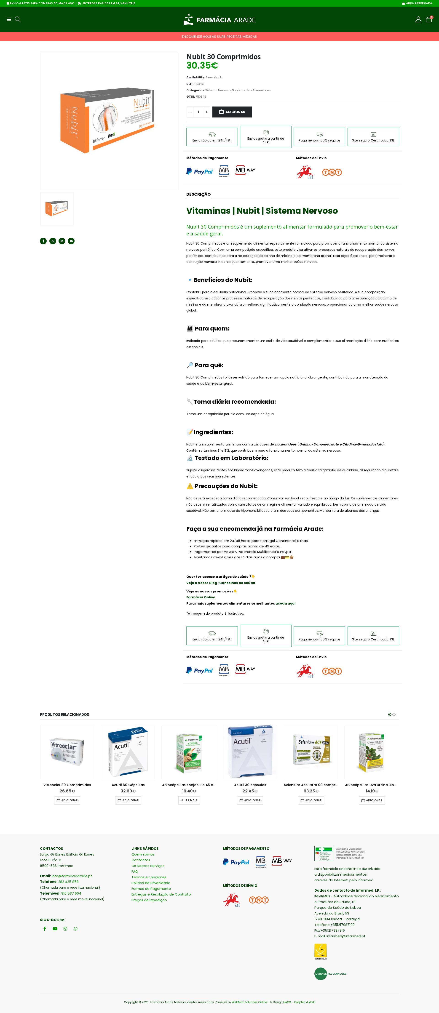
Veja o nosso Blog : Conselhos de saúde (220, 583)
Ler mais (191, 800)
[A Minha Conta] (418, 19)
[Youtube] (55, 928)
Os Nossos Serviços (147, 865)
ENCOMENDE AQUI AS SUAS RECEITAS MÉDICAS (219, 36)
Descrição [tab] (198, 194)
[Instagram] (65, 928)
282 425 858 (68, 881)
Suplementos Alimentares (251, 90)
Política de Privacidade (150, 882)
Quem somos (143, 854)
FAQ (134, 871)
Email (71, 241)
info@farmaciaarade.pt (72, 876)
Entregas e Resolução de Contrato (161, 894)
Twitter (52, 241)
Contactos (140, 860)
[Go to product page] (67, 752)
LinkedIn (62, 241)
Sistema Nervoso (218, 90)
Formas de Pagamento (151, 888)
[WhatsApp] (75, 928)
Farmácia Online (200, 597)
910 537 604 (71, 893)
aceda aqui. (286, 603)
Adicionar (235, 111)
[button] (10, 19)
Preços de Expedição (149, 900)
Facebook (43, 241)
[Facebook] (44, 928)
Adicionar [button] (69, 800)
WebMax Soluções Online (249, 1002)
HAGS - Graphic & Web (299, 1002)
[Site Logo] (220, 19)
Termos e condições (148, 877)
